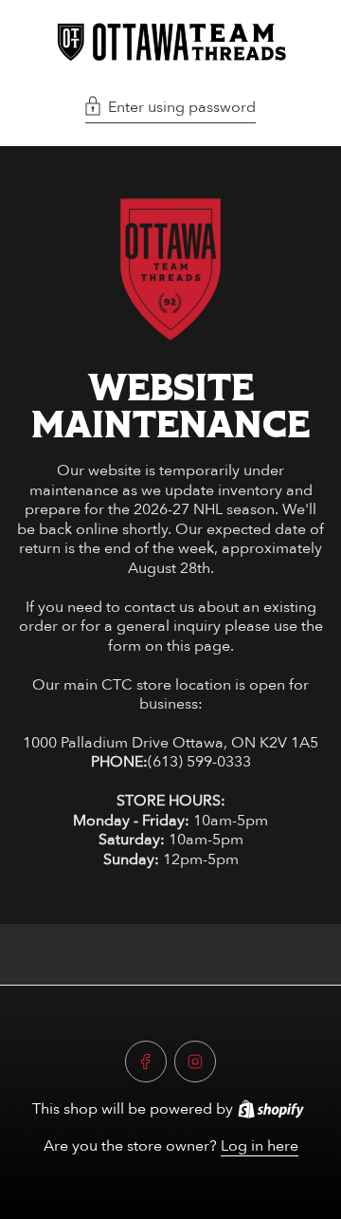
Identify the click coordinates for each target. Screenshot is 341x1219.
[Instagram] (195, 1061)
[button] (170, 109)
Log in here (259, 1146)
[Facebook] (146, 1061)
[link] (170, 269)
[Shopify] (271, 1108)
